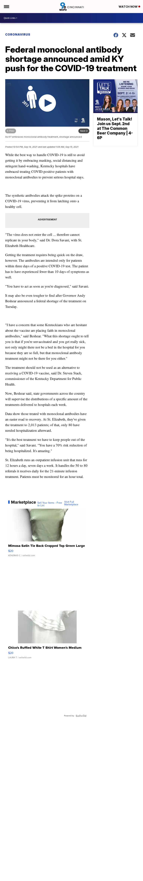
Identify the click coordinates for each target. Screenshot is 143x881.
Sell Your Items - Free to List (49, 504)
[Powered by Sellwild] (81, 715)
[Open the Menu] (6, 6)
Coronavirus (17, 34)
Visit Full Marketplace (71, 503)
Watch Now (128, 6)
